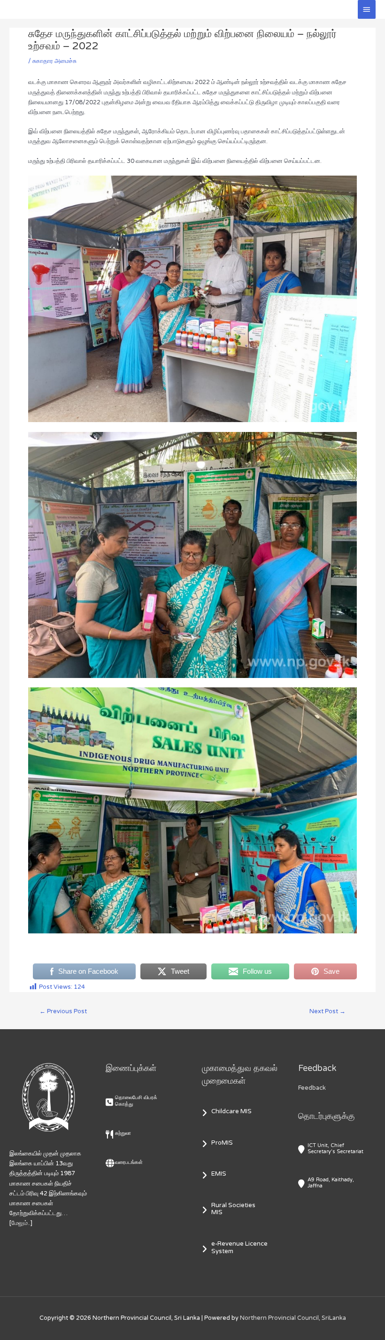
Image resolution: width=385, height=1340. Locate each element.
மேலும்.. (21, 1223)
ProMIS (222, 1143)
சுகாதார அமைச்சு (54, 61)
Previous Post (63, 1011)
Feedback (312, 1088)
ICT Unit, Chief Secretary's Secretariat (335, 1148)
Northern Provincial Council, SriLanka (293, 1318)
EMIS (218, 1174)
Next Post (327, 1011)
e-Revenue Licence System (239, 1247)
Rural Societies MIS (233, 1209)
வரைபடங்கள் (129, 1162)
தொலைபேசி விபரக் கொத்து (136, 1100)
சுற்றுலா (123, 1133)
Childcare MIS (231, 1111)
